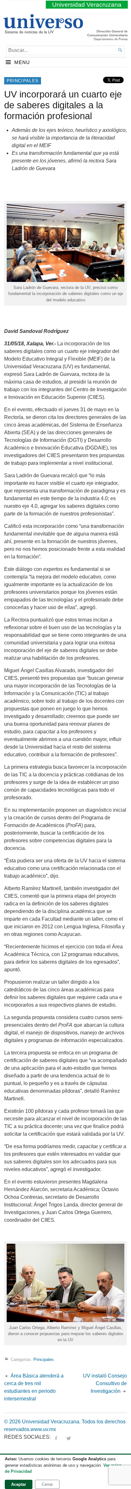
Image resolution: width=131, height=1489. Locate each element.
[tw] (69, 1437)
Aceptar (18, 1484)
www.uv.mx (43, 1429)
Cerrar (47, 1484)
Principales (22, 80)
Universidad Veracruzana (86, 4)
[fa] (56, 1437)
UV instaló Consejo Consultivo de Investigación (105, 1383)
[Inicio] (43, 31)
